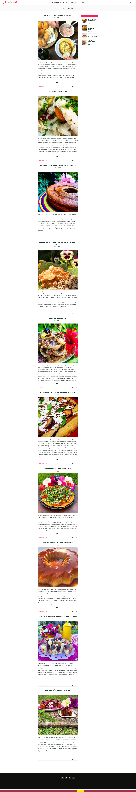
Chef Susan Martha (56, 2)
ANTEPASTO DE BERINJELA (57, 319)
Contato (82, 2)
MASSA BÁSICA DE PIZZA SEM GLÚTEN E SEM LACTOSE (57, 392)
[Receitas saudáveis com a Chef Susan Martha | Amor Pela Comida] (10, 2)
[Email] (76, 86)
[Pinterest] (69, 778)
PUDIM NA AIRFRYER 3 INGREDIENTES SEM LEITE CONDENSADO (92, 35)
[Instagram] (66, 778)
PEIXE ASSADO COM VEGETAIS (57, 91)
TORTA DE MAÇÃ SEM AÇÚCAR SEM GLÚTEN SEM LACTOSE (92, 42)
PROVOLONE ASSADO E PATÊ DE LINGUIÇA (57, 15)
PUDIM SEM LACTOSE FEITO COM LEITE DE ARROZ (57, 542)
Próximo (61, 766)
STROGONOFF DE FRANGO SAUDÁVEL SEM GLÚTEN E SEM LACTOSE (57, 244)
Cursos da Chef (74, 2)
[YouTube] (73, 778)
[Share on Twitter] (73, 86)
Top (68, 784)
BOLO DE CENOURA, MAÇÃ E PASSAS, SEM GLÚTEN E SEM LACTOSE (57, 166)
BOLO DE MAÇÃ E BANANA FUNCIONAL (57, 690)
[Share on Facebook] (72, 86)
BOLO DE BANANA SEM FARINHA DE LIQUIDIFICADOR (92, 20)
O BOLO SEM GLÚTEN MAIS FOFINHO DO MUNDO (91, 27)
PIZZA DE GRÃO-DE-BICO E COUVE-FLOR (57, 468)
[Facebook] (62, 778)
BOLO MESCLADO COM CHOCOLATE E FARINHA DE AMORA (58, 616)
